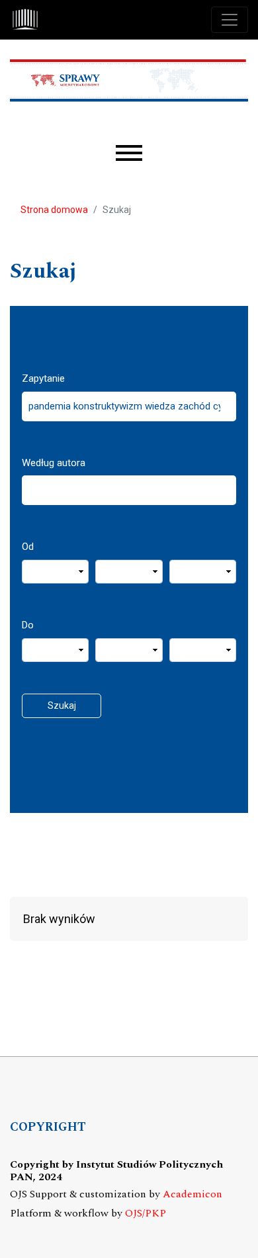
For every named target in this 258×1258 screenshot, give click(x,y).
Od (28, 547)
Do (28, 625)
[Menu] (129, 153)
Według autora (53, 463)
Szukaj (62, 705)
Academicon (192, 1194)
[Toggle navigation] (229, 20)
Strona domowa (54, 209)
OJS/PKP (145, 1213)
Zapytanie (43, 378)
